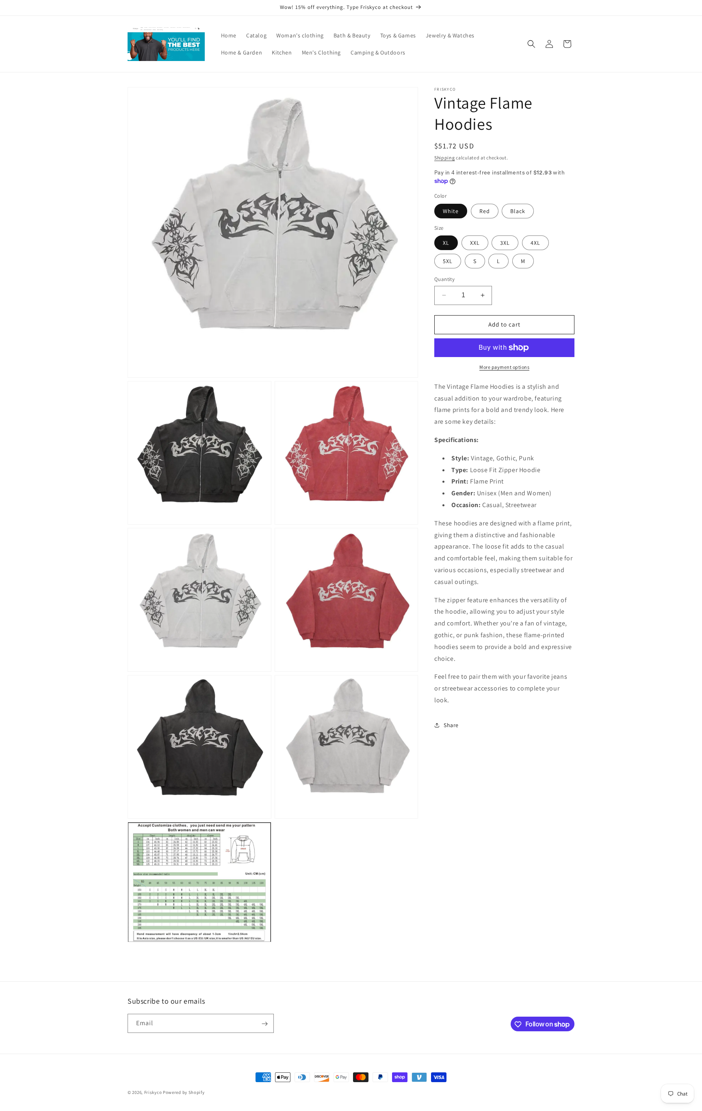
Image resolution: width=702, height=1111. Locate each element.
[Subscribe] (264, 1023)
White (451, 211)
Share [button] (451, 725)
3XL (505, 242)
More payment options (504, 367)
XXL (475, 242)
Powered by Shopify (184, 1092)
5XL (448, 261)
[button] (531, 44)
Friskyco (153, 1092)
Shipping (444, 158)
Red (484, 211)
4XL (535, 242)
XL (446, 242)
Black (517, 211)
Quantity (444, 279)
